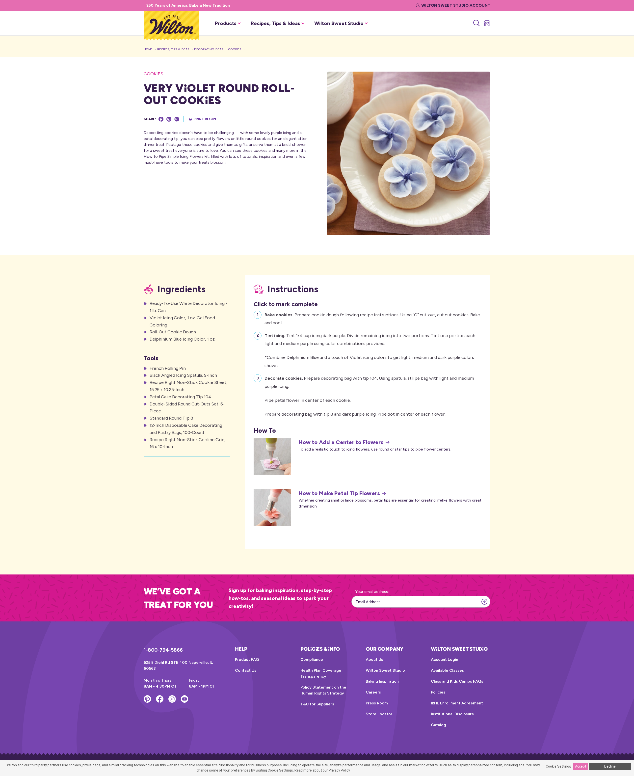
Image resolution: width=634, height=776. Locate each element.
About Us (374, 659)
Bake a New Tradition (209, 5)
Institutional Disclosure (452, 714)
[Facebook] (160, 119)
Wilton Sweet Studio (385, 670)
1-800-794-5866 (163, 650)
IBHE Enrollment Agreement (457, 703)
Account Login (444, 659)
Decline (610, 766)
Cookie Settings (558, 766)
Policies (438, 692)
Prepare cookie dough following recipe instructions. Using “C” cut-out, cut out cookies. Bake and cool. (372, 318)
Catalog (438, 724)
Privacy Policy (339, 770)
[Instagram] (172, 699)
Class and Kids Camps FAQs (457, 681)
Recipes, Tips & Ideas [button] (275, 23)
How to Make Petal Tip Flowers (339, 493)
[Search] (476, 23)
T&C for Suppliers (317, 704)
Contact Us (245, 670)
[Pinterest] (168, 119)
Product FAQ (247, 659)
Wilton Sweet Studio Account (455, 5)
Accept (580, 766)
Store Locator (379, 714)
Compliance (311, 659)
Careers (373, 692)
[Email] (176, 119)
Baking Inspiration (382, 681)
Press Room (377, 703)
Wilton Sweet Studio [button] (339, 23)
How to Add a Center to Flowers (341, 442)
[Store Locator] (486, 23)
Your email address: (372, 591)
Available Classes (447, 670)
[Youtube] (184, 699)
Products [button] (226, 23)
